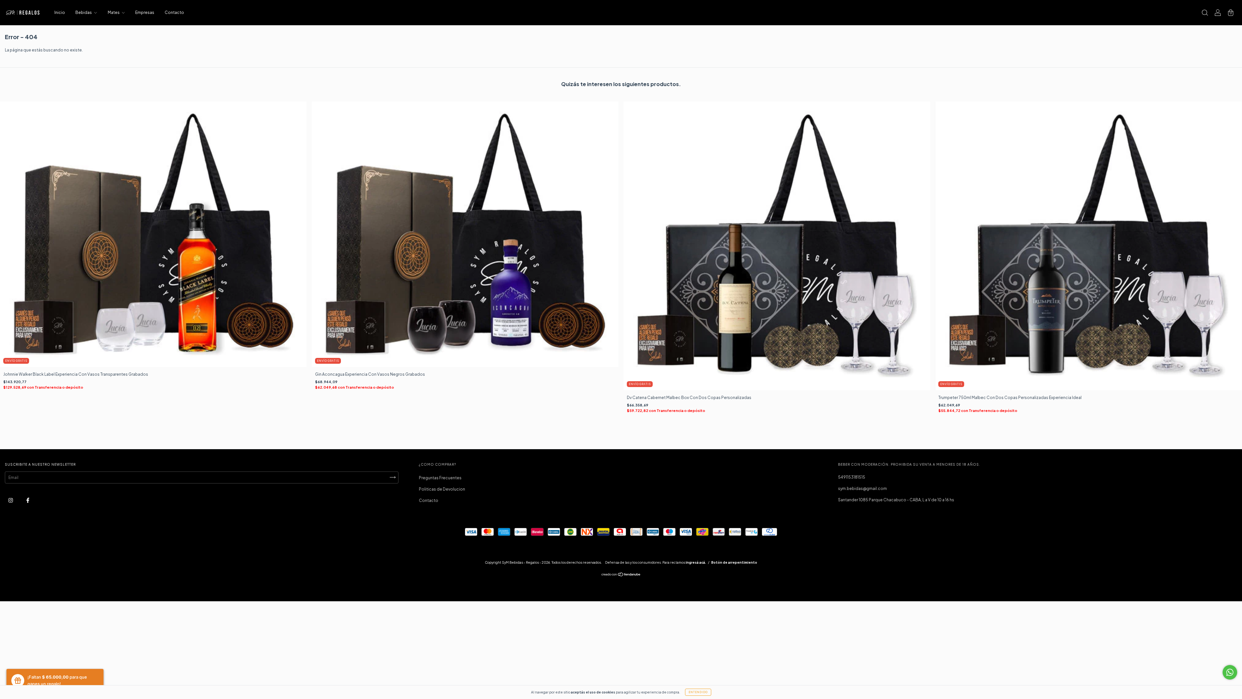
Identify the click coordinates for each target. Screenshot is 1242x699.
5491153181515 (851, 477)
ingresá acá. (696, 562)
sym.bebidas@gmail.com (862, 488)
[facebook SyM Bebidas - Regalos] (28, 500)
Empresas (144, 12)
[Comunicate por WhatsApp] (1230, 672)
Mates (114, 12)
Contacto (174, 12)
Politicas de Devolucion (442, 489)
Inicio (59, 12)
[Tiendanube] (621, 575)
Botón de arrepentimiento (734, 562)
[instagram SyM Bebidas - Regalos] (11, 500)
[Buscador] (1205, 13)
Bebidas (84, 12)
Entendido (698, 692)
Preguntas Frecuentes (440, 477)
